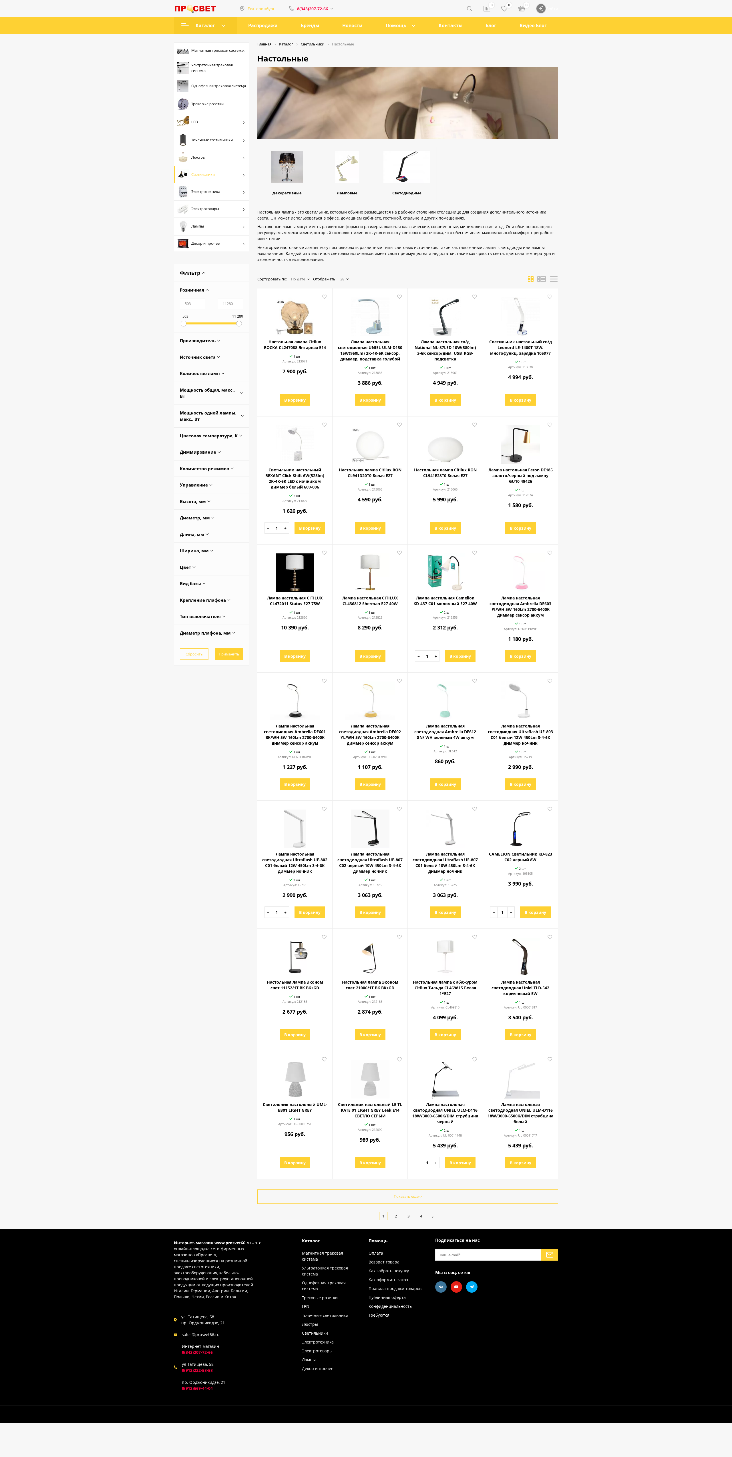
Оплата (376, 1253)
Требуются (379, 1315)
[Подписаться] (549, 1255)
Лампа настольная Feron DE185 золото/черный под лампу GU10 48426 (520, 475)
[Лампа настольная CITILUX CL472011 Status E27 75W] (295, 570)
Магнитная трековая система (217, 50)
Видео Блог (533, 25)
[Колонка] (554, 281)
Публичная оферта (387, 1297)
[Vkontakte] (441, 1287)
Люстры (198, 157)
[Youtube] (456, 1287)
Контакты (451, 25)
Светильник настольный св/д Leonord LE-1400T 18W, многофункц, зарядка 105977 (520, 347)
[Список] (541, 281)
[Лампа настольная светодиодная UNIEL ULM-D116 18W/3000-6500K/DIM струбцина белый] (520, 1077)
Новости (352, 25)
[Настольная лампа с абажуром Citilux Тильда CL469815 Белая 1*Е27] (445, 954)
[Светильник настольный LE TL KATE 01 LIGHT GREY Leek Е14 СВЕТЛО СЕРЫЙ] (370, 1077)
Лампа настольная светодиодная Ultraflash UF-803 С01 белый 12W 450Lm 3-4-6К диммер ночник (520, 734)
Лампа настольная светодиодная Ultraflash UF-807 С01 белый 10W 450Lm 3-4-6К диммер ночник (445, 862)
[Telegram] (472, 1287)
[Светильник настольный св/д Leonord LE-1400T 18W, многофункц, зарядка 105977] (520, 314)
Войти (552, 8)
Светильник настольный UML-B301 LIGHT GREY (295, 1107)
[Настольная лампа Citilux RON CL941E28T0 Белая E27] (445, 442)
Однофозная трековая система (218, 85)
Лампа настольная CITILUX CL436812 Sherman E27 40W (370, 600)
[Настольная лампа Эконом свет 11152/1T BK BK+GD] (295, 954)
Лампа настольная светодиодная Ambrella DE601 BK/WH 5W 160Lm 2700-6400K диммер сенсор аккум (295, 734)
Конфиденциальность (390, 1306)
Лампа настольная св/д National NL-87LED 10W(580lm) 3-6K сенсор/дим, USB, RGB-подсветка (445, 350)
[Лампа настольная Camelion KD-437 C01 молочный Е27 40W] (445, 570)
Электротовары (205, 208)
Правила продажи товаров (395, 1288)
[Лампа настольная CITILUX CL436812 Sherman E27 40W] (370, 570)
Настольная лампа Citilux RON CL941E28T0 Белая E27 (445, 472)
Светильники (203, 174)
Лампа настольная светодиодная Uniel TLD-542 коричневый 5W (520, 987)
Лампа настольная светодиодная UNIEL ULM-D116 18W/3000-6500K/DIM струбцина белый (520, 1113)
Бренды (310, 25)
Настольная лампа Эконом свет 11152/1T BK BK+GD (295, 984)
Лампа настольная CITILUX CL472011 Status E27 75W (295, 600)
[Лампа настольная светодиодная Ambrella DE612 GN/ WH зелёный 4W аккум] (445, 698)
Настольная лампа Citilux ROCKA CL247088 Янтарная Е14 (295, 344)
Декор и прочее (205, 243)
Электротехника (205, 191)
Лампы (197, 226)
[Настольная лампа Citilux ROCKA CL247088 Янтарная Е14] (295, 314)
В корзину (295, 400)
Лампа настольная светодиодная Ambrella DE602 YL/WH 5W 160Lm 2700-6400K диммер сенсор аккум (370, 734)
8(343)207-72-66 (312, 8)
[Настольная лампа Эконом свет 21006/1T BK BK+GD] (370, 954)
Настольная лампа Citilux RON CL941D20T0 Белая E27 (370, 472)
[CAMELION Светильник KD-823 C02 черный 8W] (520, 826)
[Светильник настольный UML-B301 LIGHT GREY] (295, 1077)
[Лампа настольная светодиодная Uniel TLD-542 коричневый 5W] (520, 954)
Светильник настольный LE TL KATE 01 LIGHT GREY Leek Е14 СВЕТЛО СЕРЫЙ (370, 1110)
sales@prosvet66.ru (201, 1334)
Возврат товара (384, 1262)
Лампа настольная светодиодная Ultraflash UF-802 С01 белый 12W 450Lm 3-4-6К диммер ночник (294, 862)
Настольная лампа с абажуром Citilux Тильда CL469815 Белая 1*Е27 (445, 987)
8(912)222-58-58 (197, 1370)
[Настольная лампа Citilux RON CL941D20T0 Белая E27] (370, 442)
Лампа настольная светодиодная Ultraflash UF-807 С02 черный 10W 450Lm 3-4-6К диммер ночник (370, 862)
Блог (491, 25)
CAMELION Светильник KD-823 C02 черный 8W (520, 856)
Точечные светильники (212, 139)
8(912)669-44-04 (197, 1388)
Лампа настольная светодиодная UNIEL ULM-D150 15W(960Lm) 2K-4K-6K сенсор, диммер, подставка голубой (370, 350)
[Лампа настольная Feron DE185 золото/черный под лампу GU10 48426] (520, 442)
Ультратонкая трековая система (212, 67)
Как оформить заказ (388, 1279)
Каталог (205, 25)
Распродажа (263, 25)
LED (194, 121)
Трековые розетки (207, 103)
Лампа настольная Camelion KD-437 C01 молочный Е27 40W (445, 600)
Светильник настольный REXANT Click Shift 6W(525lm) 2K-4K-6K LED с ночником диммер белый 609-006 (294, 478)
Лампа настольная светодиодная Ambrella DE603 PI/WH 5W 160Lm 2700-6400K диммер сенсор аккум (520, 606)
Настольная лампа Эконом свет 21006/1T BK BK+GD (370, 984)
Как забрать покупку (389, 1270)
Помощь (396, 25)
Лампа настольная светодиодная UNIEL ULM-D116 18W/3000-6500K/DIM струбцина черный (445, 1113)
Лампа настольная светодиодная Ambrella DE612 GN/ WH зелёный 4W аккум (445, 731)
